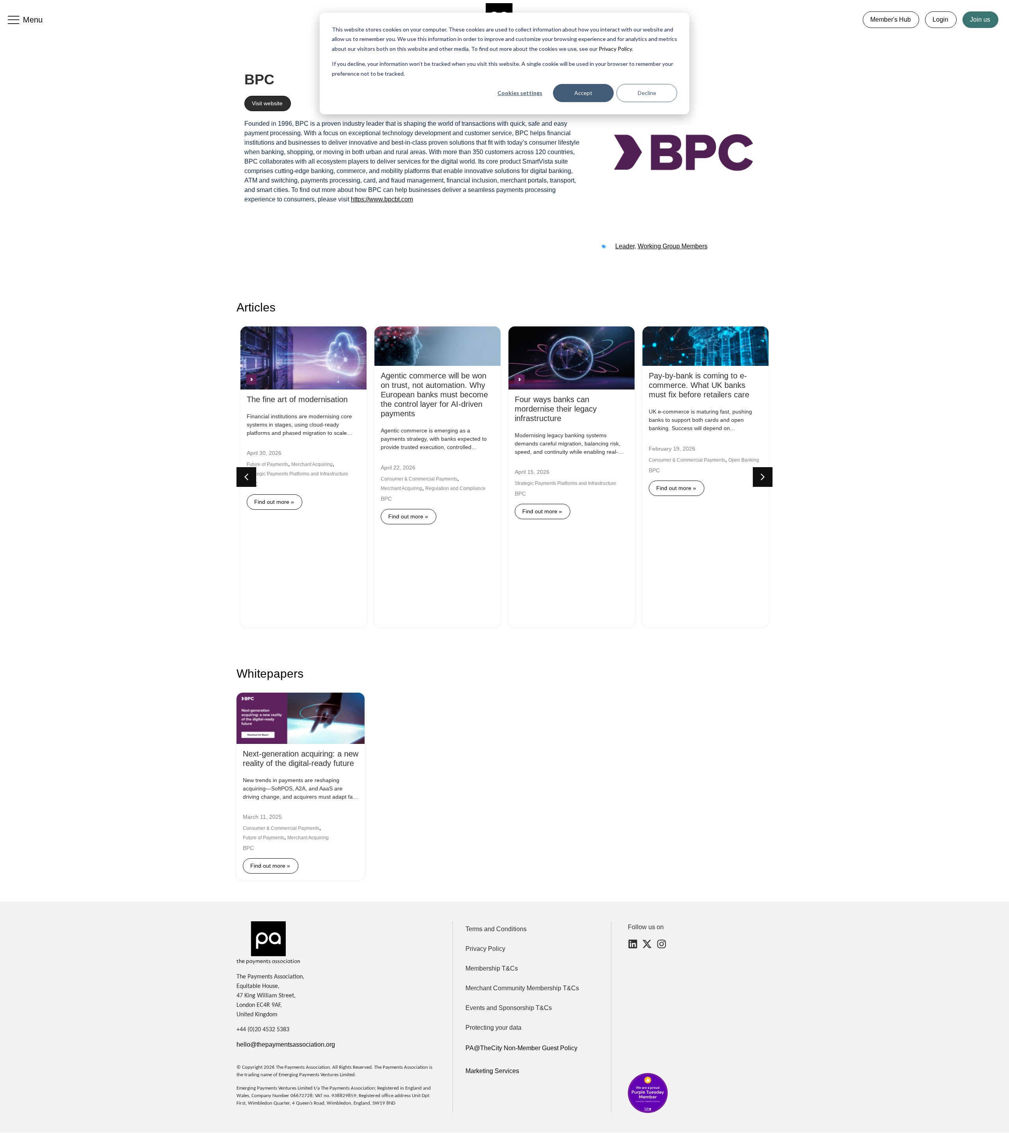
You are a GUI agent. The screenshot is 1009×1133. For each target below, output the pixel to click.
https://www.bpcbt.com (382, 199)
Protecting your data (493, 1027)
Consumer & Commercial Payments (419, 479)
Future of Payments (267, 465)
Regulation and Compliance (455, 488)
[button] (763, 477)
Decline (647, 92)
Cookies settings (519, 92)
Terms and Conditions (496, 929)
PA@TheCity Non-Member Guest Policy (521, 1048)
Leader (625, 246)
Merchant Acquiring (312, 465)
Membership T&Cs (491, 968)
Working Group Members (672, 246)
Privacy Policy (615, 48)
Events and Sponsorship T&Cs (508, 1007)
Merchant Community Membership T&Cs (522, 988)
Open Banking (743, 460)
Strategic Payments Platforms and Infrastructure (297, 474)
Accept (583, 92)
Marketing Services (492, 1071)
